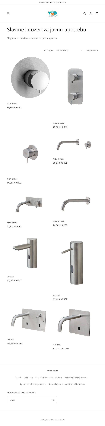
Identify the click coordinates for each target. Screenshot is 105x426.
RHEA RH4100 (12, 179)
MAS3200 (56, 295)
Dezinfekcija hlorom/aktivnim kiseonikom (67, 384)
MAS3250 (10, 277)
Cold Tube (28, 378)
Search (18, 378)
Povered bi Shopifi (58, 420)
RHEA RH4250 (12, 104)
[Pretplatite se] (53, 400)
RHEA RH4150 (58, 159)
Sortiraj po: (48, 50)
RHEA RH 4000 (58, 221)
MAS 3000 (57, 345)
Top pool (49, 420)
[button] (8, 14)
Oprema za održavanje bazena (33, 384)
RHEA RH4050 (12, 223)
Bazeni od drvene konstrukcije (48, 378)
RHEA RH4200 (58, 123)
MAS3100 (10, 340)
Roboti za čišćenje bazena (76, 378)
